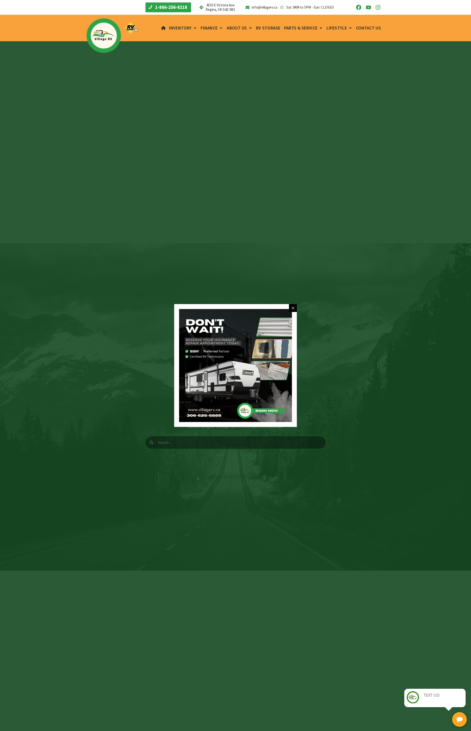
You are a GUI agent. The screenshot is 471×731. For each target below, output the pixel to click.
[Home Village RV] (163, 28)
